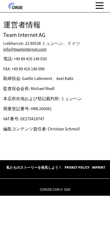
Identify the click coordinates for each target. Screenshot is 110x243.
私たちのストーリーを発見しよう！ (34, 167)
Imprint (98, 167)
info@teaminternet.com (24, 49)
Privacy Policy (77, 167)
